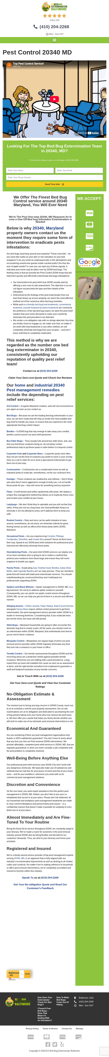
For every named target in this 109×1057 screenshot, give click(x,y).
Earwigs (11, 479)
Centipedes (12, 539)
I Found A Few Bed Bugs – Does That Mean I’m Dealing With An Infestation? (45, 1014)
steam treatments (50, 308)
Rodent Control (14, 520)
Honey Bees (22, 609)
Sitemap (79, 1029)
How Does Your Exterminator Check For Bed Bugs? (45, 1001)
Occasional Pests (15, 536)
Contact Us (67, 1029)
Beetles (10, 431)
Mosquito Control (15, 641)
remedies (51, 390)
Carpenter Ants (14, 454)
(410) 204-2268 (49, 370)
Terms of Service (50, 1029)
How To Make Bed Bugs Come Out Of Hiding (62, 1001)
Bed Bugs (12, 415)
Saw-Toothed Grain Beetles (46, 568)
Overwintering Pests (17, 552)
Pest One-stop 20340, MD (37, 216)
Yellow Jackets (32, 606)
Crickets (51, 536)
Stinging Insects (15, 606)
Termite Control (14, 653)
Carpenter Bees (35, 454)
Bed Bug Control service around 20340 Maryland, (40, 201)
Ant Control (12, 406)
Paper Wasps (46, 606)
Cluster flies (38, 539)
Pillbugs (60, 536)
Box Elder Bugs (15, 441)
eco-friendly (29, 304)
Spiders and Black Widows (20, 587)
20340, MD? (57, 151)
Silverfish (23, 539)
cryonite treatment (31, 308)
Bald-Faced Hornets (63, 606)
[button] (55, 40)
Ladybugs (12, 504)
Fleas (9, 492)
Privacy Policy (32, 1029)
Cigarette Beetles (26, 571)
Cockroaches (13, 469)
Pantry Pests (13, 568)
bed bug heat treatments (46, 304)
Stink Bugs (12, 625)
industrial (43, 385)
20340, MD (19, 858)
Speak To (27, 877)
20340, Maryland (48, 228)
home (20, 385)
